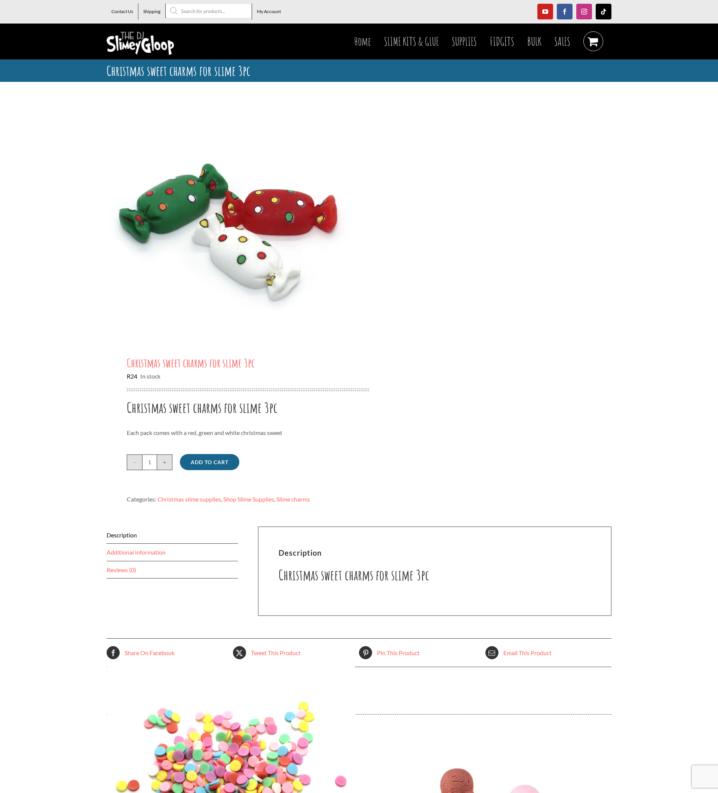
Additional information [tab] (136, 552)
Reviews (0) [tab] (121, 569)
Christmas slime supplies (189, 499)
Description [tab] (122, 535)
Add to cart (209, 462)
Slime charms (293, 499)
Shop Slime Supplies (248, 499)
